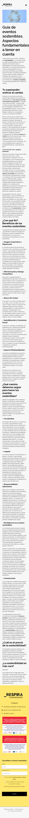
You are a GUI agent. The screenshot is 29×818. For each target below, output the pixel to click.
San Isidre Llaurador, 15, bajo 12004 (14, 706)
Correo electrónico (6, 770)
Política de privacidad (8, 809)
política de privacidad (16, 777)
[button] (26, 5)
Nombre (3, 764)
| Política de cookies (19, 809)
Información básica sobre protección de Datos (15, 786)
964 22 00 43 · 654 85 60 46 (12, 710)
